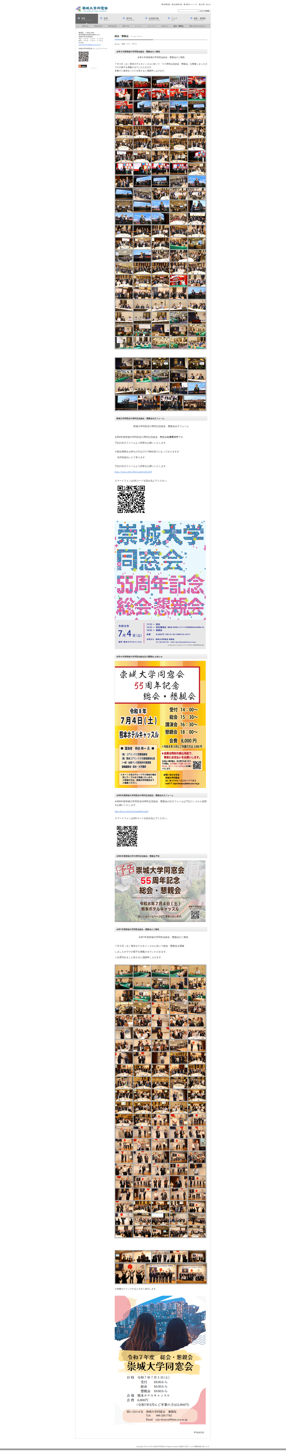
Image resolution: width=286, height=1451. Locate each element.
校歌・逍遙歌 (200, 19)
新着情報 (167, 4)
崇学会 (130, 19)
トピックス (151, 26)
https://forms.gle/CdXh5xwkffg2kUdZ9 (133, 472)
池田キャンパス (191, 4)
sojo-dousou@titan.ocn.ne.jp (90, 44)
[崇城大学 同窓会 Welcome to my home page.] (91, 9)
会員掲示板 (178, 4)
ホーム (117, 44)
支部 (106, 19)
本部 (86, 19)
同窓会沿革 (98, 26)
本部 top (85, 26)
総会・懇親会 (179, 26)
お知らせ (164, 26)
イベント (138, 26)
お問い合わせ (206, 4)
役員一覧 (125, 26)
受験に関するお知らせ (197, 26)
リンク (174, 19)
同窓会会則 (112, 26)
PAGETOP (200, 1432)
